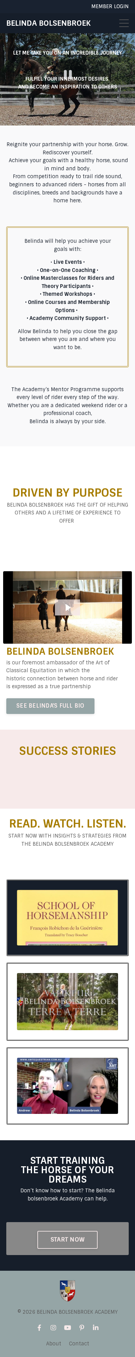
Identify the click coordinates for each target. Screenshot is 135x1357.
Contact (79, 1343)
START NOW (67, 1239)
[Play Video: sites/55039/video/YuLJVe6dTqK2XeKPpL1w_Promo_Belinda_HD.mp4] (67, 607)
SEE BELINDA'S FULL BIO (50, 706)
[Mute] (120, 120)
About (53, 1343)
